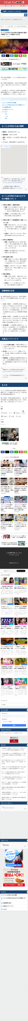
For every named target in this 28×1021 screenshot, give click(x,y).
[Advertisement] (14, 825)
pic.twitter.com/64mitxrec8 (14, 371)
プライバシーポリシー (9, 808)
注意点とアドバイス (8, 109)
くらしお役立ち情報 (4, 30)
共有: (6, 114)
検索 (14, 725)
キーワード (4, 713)
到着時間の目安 (7, 107)
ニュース (2, 5)
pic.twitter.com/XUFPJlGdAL (14, 182)
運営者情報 (6, 845)
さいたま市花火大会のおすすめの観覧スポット (14, 105)
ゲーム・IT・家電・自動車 (20, 5)
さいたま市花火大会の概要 (9, 102)
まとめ (5, 111)
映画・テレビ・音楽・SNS (9, 5)
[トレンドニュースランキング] (14, 737)
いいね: (6, 116)
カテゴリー (4, 719)
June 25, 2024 (18, 188)
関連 (6, 118)
